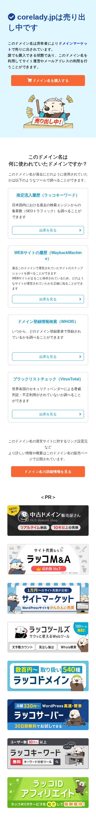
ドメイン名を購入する (51, 81)
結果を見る (48, 230)
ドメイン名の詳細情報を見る (47, 472)
